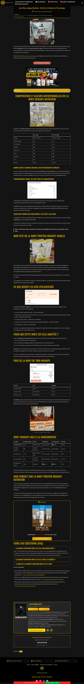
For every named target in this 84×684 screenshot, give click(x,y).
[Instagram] (51, 630)
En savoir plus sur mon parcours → (36, 630)
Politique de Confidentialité (46, 664)
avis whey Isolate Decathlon (30, 56)
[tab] (42, 551)
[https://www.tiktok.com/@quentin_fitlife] (43, 681)
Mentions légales (35, 664)
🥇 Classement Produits (61, 661)
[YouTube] (47, 630)
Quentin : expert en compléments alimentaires (43, 11)
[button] (33, 1)
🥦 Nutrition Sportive (21, 4)
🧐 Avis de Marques (36, 661)
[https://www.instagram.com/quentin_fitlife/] (40, 681)
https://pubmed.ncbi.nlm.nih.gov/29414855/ (53, 579)
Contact (28, 664)
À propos (55, 664)
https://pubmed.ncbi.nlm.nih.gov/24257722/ (25, 586)
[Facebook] (47, 681)
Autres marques (25, 15)
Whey (21, 651)
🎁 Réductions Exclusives (14, 661)
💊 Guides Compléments (67, 2)
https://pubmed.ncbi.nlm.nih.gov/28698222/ (34, 575)
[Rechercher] (82, 3)
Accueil (15, 15)
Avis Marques (19, 15)
